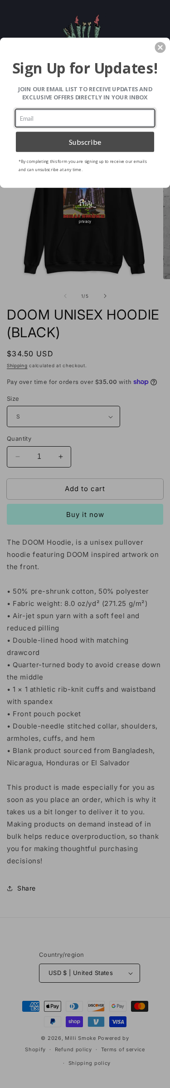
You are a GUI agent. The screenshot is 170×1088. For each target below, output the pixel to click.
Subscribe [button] (85, 141)
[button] (160, 47)
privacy (85, 220)
